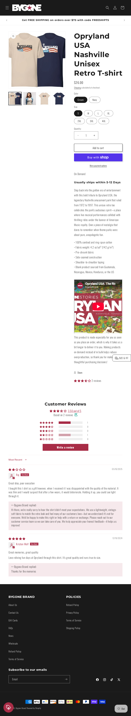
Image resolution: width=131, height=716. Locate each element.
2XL (79, 121)
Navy (94, 100)
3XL (91, 121)
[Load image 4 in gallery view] (59, 98)
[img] (17, 469)
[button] (7, 7)
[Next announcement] (124, 20)
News (11, 635)
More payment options (98, 165)
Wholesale (13, 643)
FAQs (11, 628)
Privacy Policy (72, 612)
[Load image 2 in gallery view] (29, 98)
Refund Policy (15, 651)
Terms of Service (16, 659)
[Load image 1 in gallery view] (15, 98)
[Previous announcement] (6, 20)
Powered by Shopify (34, 708)
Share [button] (80, 372)
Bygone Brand (21, 708)
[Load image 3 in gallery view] (44, 98)
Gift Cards (13, 620)
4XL (104, 121)
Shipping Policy (73, 628)
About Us (13, 605)
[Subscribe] (66, 679)
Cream (81, 100)
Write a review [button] (65, 447)
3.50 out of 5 (74, 411)
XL (108, 113)
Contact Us (14, 612)
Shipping (77, 87)
